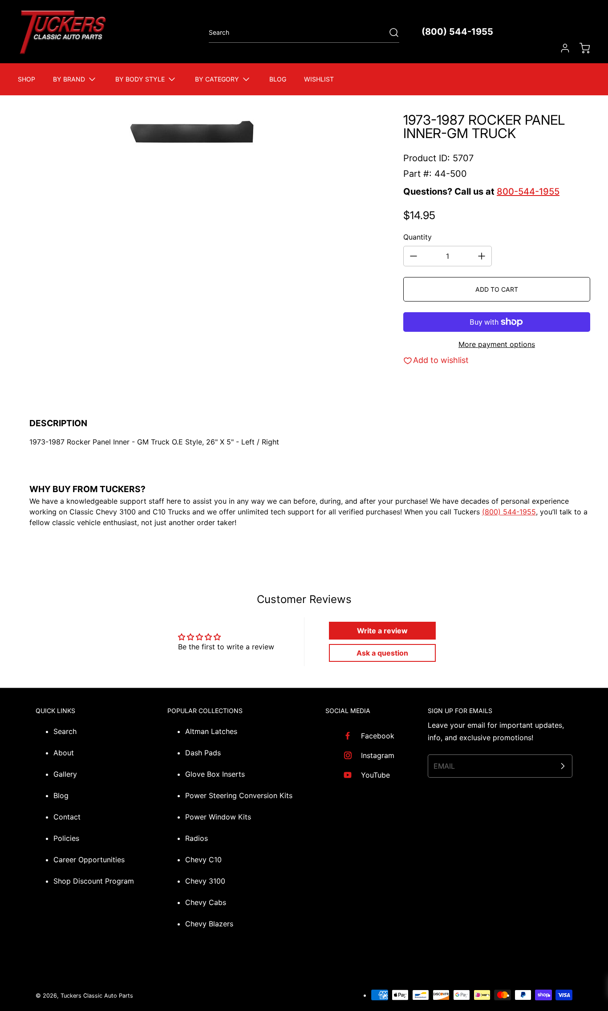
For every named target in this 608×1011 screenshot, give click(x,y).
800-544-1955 (528, 191)
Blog (61, 795)
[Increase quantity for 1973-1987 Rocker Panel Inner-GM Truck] (481, 256)
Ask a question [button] (382, 652)
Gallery (65, 774)
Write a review (382, 630)
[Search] (389, 32)
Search (65, 731)
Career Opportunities (89, 859)
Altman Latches (211, 731)
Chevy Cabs (205, 902)
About (63, 752)
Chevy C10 (203, 859)
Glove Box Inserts (215, 774)
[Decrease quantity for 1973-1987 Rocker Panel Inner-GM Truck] (413, 256)
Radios (196, 838)
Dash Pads (203, 752)
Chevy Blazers (209, 923)
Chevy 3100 (205, 880)
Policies (66, 838)
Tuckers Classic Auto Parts (97, 995)
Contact (67, 816)
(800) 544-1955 (457, 31)
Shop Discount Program (93, 880)
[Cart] (580, 48)
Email (444, 766)
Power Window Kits (218, 816)
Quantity (417, 236)
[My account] (561, 48)
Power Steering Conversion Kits (238, 795)
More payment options (496, 344)
